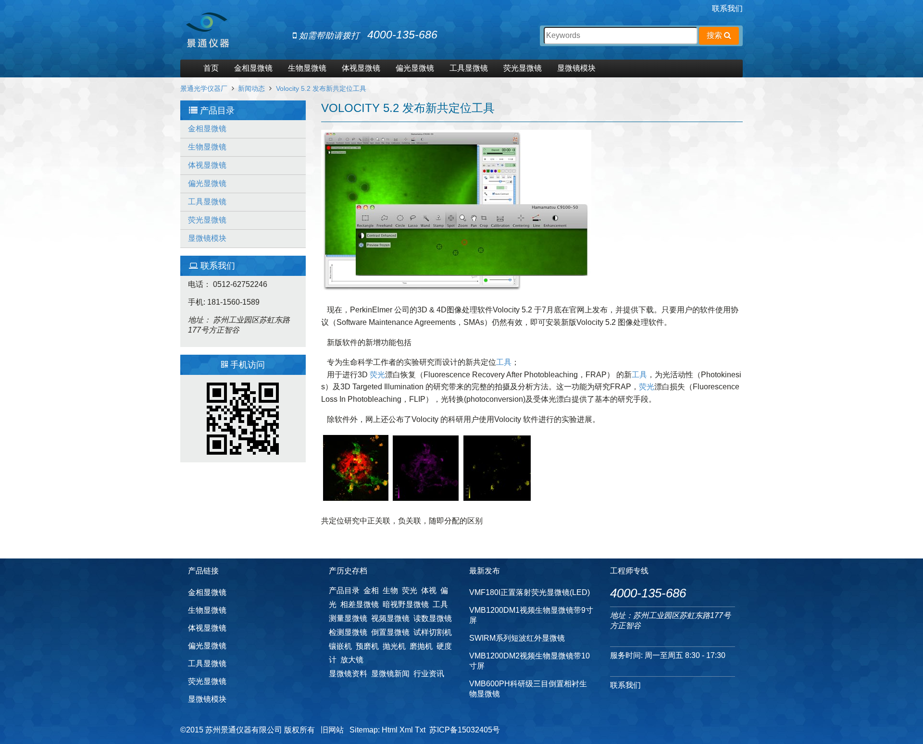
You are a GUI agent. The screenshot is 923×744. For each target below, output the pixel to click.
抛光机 (394, 646)
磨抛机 (421, 646)
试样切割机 (432, 632)
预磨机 (367, 646)
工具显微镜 (468, 68)
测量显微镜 (348, 618)
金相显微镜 (253, 68)
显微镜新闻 (390, 674)
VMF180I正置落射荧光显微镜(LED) (529, 592)
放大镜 (351, 660)
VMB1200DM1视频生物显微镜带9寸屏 (531, 615)
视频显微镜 (390, 618)
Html (390, 730)
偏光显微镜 (415, 68)
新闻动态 (251, 88)
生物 (390, 590)
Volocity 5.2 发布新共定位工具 (321, 88)
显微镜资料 (348, 674)
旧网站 (332, 730)
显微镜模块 (576, 68)
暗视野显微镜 (406, 604)
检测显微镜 (348, 632)
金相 (371, 590)
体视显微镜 (361, 68)
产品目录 (344, 590)
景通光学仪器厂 (203, 88)
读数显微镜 (432, 618)
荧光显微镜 (522, 68)
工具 (503, 362)
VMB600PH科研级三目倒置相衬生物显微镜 (528, 689)
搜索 (715, 35)
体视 (429, 590)
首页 (211, 68)
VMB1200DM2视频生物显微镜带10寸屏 (529, 661)
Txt (420, 730)
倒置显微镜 (390, 632)
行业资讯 (428, 674)
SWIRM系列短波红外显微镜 (517, 638)
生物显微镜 (307, 68)
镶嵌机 (340, 646)
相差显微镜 (359, 604)
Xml (406, 730)
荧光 (377, 375)
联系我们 (727, 8)
